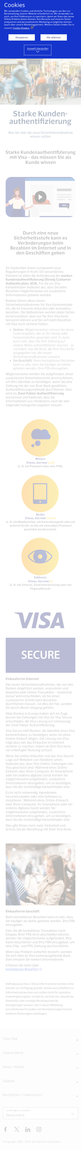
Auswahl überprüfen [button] (37, 48)
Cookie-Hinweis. (21, 28)
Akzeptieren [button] (21, 37)
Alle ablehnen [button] (54, 37)
